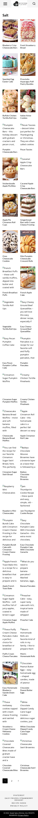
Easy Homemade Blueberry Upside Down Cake (10, 691)
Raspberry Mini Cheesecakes (9, 512)
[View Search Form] (34, 3)
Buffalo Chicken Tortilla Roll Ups (10, 116)
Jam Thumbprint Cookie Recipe (27, 512)
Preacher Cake (26, 620)
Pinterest (19, 795)
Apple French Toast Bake (8, 587)
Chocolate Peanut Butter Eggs (26, 690)
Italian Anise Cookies (25, 116)
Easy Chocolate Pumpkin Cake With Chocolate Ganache (27, 548)
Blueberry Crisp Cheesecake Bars (10, 46)
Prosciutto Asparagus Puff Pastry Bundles (27, 81)
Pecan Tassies (26, 149)
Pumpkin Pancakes (24, 364)
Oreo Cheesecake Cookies (8, 258)
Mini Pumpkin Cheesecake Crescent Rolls (26, 258)
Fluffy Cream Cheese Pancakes (10, 655)
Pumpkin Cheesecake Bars (10, 150)
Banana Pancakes (27, 586)
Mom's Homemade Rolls (27, 655)
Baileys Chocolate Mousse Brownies (24, 475)
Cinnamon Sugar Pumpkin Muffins (10, 400)
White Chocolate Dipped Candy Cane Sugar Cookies (27, 730)
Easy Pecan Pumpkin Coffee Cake (10, 365)
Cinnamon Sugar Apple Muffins (10, 621)
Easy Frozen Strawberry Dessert (19, 799)
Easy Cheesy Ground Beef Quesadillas (26, 329)
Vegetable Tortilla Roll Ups (10, 327)
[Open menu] (5, 4)
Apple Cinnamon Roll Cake (27, 436)
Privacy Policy (19, 806)
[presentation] (10, 30)
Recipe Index (19, 803)
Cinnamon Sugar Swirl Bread (10, 473)
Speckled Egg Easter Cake (8, 80)
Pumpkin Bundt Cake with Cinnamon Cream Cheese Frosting (9, 549)
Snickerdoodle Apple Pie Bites (9, 184)
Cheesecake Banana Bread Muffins (9, 438)
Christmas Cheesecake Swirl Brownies (27, 767)
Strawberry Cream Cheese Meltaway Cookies (9, 730)
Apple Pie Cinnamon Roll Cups (9, 222)
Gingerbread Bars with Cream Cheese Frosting (27, 222)
